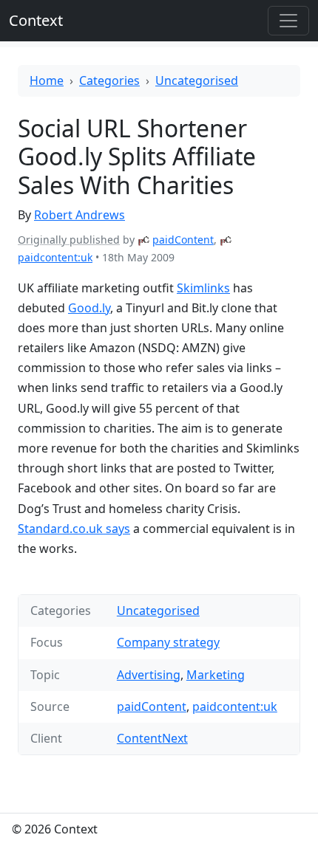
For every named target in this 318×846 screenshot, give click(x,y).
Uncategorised (196, 80)
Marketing (215, 675)
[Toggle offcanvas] (288, 20)
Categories (109, 80)
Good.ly (89, 308)
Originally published (69, 240)
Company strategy (168, 642)
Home (47, 80)
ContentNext (152, 738)
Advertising (148, 675)
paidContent (183, 240)
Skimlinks (203, 288)
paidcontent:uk (55, 257)
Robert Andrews (79, 215)
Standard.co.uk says (74, 528)
